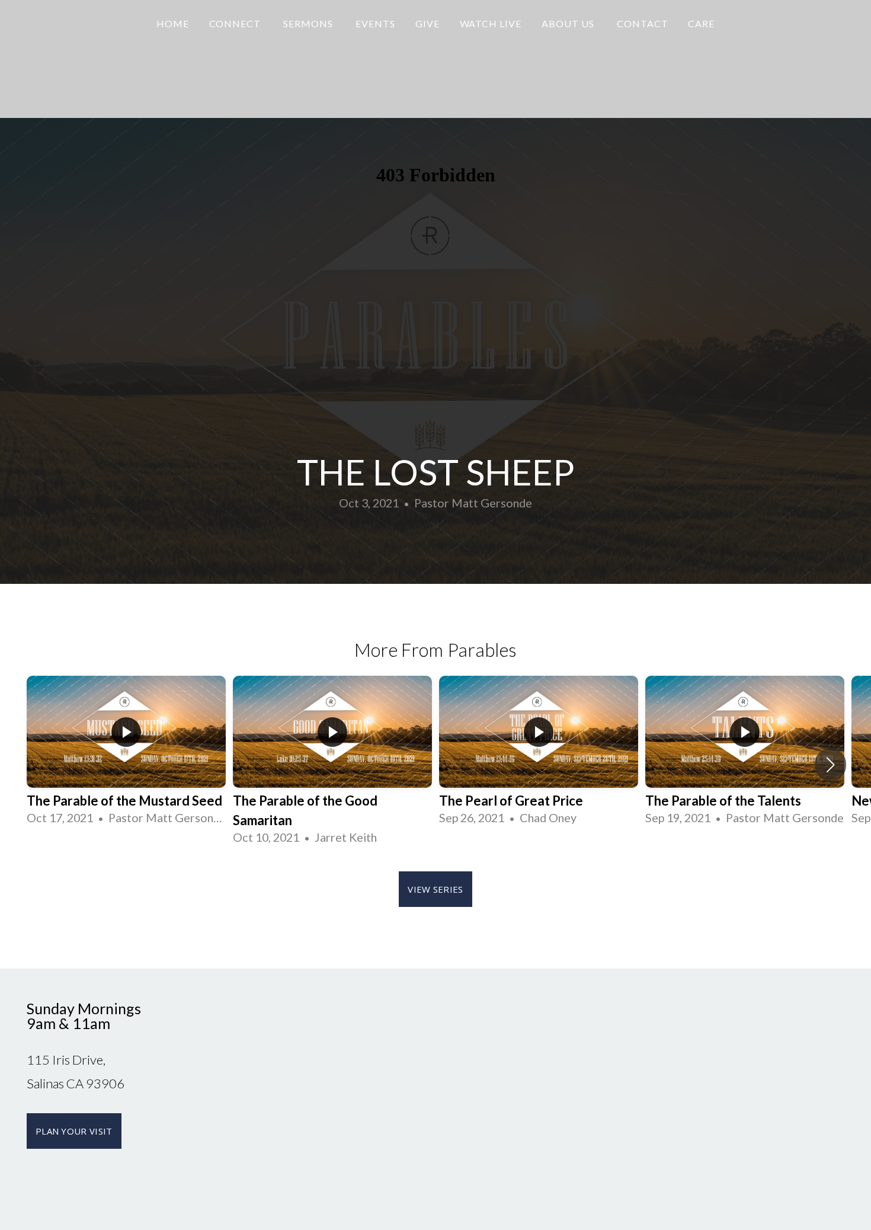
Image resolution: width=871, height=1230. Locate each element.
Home (172, 23)
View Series (435, 889)
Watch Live (491, 23)
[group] (126, 755)
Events (375, 23)
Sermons (309, 23)
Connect (236, 23)
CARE (701, 23)
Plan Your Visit (74, 1131)
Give (427, 23)
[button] (830, 765)
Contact (642, 23)
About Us (569, 23)
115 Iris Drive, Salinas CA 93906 (783, 17)
